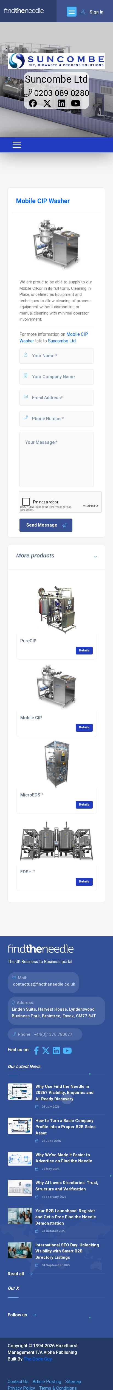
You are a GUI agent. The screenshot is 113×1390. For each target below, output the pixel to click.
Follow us (18, 1314)
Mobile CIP (31, 717)
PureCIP (28, 640)
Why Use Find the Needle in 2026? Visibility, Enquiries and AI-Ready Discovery (64, 1092)
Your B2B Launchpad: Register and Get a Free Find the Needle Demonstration (65, 1217)
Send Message (41, 525)
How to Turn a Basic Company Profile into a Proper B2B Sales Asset (65, 1127)
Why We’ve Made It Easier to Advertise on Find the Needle (63, 1158)
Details (84, 650)
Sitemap (73, 1381)
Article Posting (47, 1381)
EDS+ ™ (27, 871)
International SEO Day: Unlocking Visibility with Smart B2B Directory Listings (67, 1251)
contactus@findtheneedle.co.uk (44, 984)
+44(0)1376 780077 (53, 1034)
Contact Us (18, 1381)
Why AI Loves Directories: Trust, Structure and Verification (66, 1186)
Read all (16, 1273)
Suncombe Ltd (56, 79)
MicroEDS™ (31, 795)
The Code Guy (38, 1359)
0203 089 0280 (60, 93)
